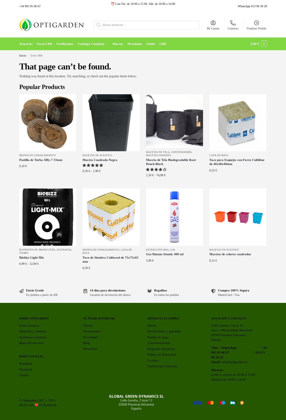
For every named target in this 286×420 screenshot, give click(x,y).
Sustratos (64, 249)
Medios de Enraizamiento (37, 155)
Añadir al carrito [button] (48, 175)
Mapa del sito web (31, 343)
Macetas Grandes (158, 155)
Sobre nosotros (29, 325)
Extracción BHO (157, 249)
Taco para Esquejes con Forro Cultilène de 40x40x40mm (236, 162)
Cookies (152, 360)
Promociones (91, 331)
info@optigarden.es (234, 362)
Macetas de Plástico (97, 155)
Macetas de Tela (158, 152)
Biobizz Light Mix (31, 257)
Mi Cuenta (213, 28)
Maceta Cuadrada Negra (100, 160)
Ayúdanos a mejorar (32, 337)
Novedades (90, 337)
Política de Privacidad (161, 354)
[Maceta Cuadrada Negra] (111, 122)
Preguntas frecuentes (161, 349)
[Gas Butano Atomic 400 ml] (174, 217)
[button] (259, 43)
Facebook (25, 369)
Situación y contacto (32, 331)
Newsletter (90, 349)
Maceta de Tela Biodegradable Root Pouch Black (171, 162)
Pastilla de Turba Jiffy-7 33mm (40, 160)
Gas (172, 249)
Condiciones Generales (162, 366)
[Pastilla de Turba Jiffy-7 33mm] (47, 122)
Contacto (233, 28)
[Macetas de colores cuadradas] (238, 217)
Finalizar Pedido (256, 28)
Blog (86, 343)
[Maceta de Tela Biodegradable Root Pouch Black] (174, 121)
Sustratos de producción (37, 249)
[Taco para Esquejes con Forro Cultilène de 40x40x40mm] (238, 122)
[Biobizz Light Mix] (47, 217)
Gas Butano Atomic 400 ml (165, 254)
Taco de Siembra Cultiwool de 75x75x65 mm (110, 259)
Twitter (23, 375)
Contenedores (181, 152)
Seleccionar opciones (111, 180)
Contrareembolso (158, 343)
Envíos (151, 325)
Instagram (25, 363)
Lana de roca (218, 155)
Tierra (24, 253)
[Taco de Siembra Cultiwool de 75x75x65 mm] (111, 217)
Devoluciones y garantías (164, 331)
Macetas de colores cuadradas (230, 254)
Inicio (22, 55)
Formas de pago (158, 337)
